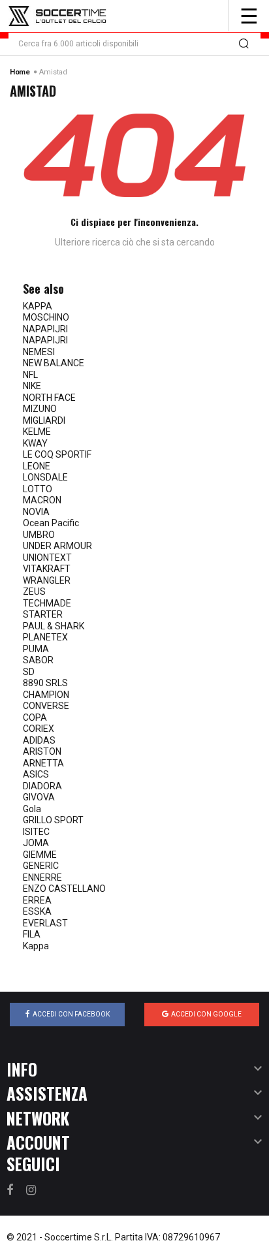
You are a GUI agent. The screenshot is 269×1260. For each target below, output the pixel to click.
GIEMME (40, 854)
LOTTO (37, 489)
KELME (37, 431)
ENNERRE (42, 877)
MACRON (42, 500)
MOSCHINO (46, 317)
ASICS (36, 774)
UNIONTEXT (47, 557)
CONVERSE (46, 706)
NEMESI (39, 352)
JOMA (36, 843)
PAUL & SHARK (53, 626)
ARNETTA (43, 763)
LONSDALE (45, 477)
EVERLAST (45, 923)
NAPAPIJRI (45, 329)
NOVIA (36, 512)
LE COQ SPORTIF (57, 454)
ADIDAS (39, 740)
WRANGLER (47, 580)
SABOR (38, 660)
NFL (30, 375)
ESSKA (37, 911)
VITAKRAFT (47, 568)
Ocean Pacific (51, 523)
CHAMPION (46, 694)
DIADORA (42, 786)
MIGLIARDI (44, 420)
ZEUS (34, 591)
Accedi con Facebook (71, 1014)
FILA (31, 934)
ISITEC (36, 832)
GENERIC (41, 865)
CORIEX (38, 728)
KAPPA (37, 306)
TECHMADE (47, 603)
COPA (35, 717)
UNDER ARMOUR (57, 546)
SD (29, 672)
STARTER (43, 614)
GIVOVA (39, 797)
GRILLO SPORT (53, 820)
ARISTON (42, 751)
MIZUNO (40, 408)
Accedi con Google (206, 1014)
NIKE (32, 386)
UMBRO (39, 534)
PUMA (36, 649)
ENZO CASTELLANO (64, 888)
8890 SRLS (45, 683)
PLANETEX (45, 637)
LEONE (36, 466)
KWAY (35, 443)
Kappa (36, 946)
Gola (32, 809)
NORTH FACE (49, 397)
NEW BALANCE (53, 363)
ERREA (37, 900)
